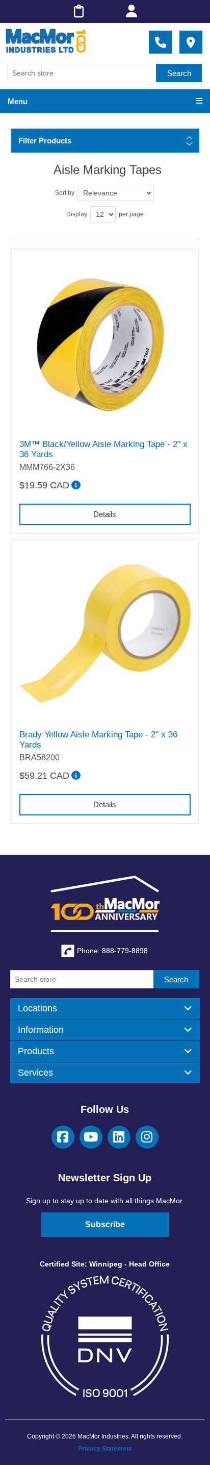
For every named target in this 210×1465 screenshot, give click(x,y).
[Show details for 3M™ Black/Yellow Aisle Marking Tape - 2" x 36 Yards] (105, 343)
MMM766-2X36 (47, 467)
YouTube (91, 1137)
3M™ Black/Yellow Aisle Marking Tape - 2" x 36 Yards (103, 449)
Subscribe (105, 1224)
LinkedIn (119, 1137)
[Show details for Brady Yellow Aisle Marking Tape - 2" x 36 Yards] (105, 633)
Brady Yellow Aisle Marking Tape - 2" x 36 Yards (98, 740)
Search (179, 73)
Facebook (62, 1137)
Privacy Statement (105, 1448)
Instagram (147, 1137)
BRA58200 (39, 757)
